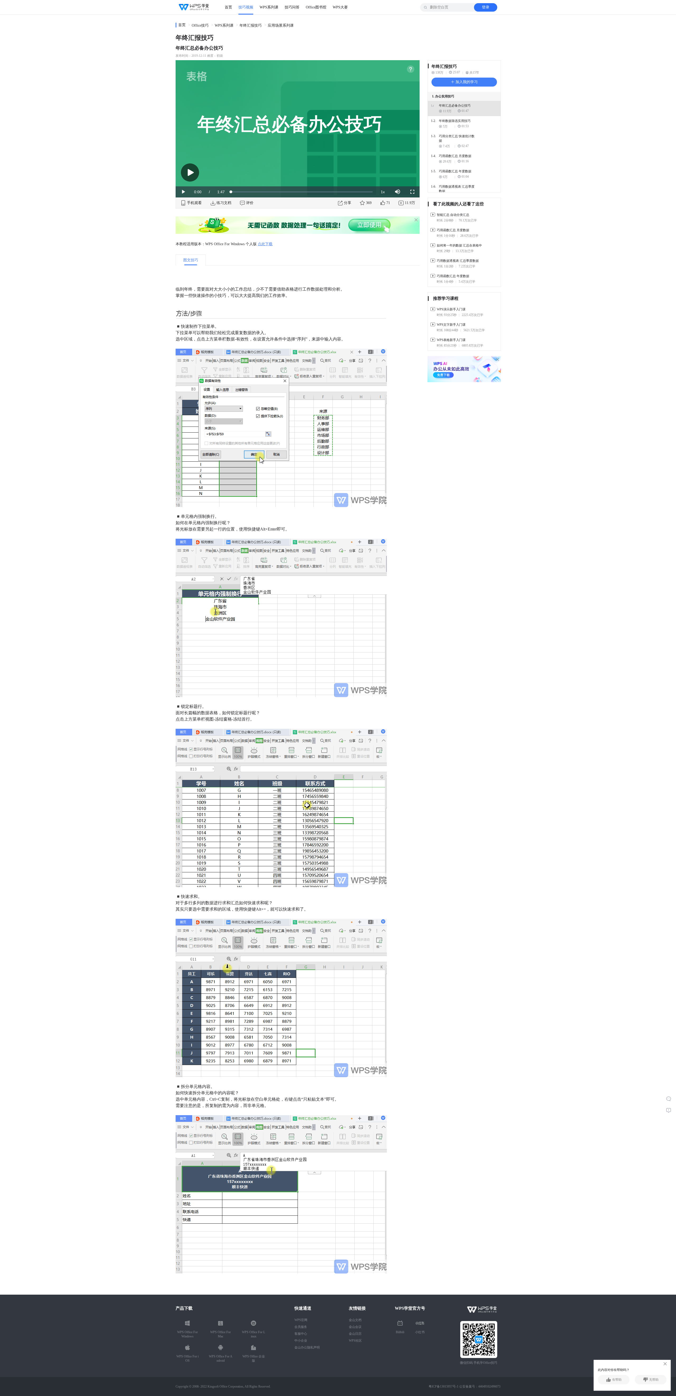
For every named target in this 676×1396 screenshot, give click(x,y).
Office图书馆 (316, 7)
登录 (485, 7)
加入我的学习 (466, 82)
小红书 (420, 1332)
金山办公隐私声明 (307, 1347)
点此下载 (265, 244)
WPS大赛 (340, 7)
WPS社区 (355, 1340)
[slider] (302, 191)
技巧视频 (245, 7)
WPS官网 (300, 1320)
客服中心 (300, 1334)
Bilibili (400, 1332)
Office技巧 (200, 25)
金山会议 (355, 1327)
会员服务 (300, 1327)
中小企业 (300, 1340)
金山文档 (355, 1320)
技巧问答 (292, 7)
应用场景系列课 (281, 25)
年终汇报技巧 (251, 25)
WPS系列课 (269, 7)
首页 (228, 7)
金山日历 (355, 1334)
